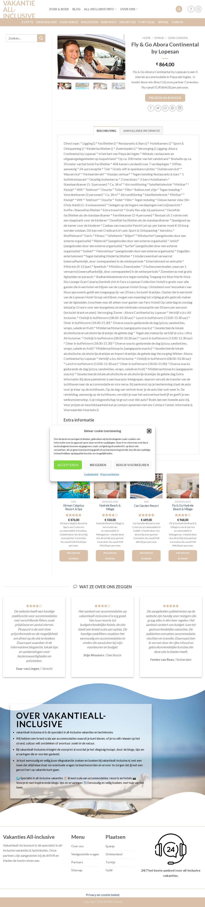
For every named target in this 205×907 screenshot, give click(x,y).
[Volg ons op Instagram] (198, 9)
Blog (76, 9)
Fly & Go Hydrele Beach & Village (183, 507)
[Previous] (63, 56)
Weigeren (98, 465)
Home (147, 37)
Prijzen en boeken (165, 98)
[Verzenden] (41, 38)
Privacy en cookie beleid (102, 895)
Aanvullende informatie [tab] (141, 130)
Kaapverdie (69, 22)
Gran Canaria (178, 37)
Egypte (27, 22)
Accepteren (68, 465)
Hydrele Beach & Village (110, 507)
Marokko (109, 22)
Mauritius (127, 22)
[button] (149, 431)
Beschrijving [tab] (106, 130)
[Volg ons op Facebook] (191, 9)
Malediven (89, 22)
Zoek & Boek (59, 9)
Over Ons (127, 9)
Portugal (147, 22)
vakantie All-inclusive (19, 9)
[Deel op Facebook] (151, 108)
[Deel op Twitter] (158, 108)
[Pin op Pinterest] (172, 108)
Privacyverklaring (109, 474)
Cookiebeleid (91, 474)
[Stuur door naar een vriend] (165, 108)
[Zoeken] (179, 9)
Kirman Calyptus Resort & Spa (73, 507)
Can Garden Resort (146, 505)
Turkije (177, 22)
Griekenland (46, 22)
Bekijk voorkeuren (132, 465)
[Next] (119, 56)
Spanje (163, 22)
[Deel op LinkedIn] (179, 108)
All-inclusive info (99, 9)
